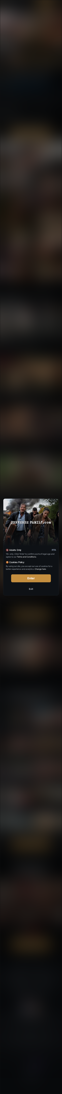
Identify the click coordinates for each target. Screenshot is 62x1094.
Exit (31, 589)
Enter (31, 578)
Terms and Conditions (26, 557)
